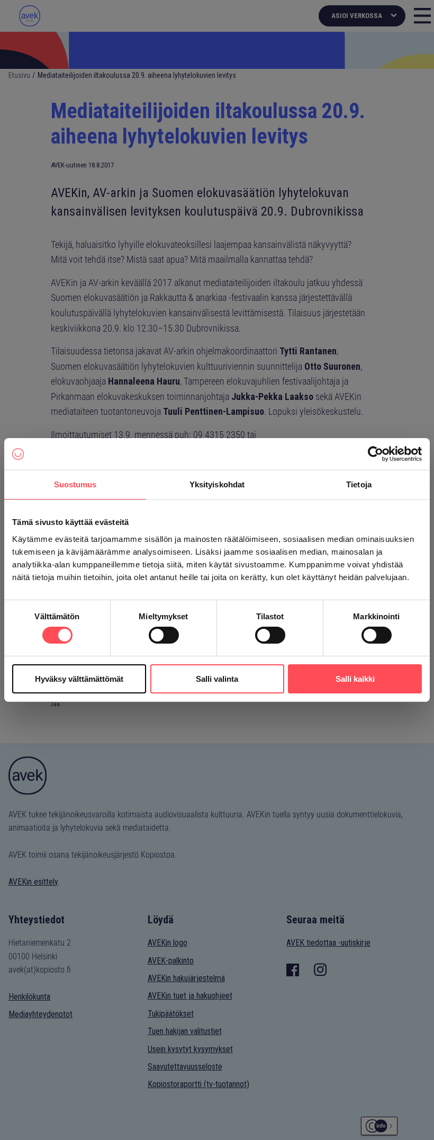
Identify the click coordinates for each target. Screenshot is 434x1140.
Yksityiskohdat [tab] (217, 484)
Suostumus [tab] (75, 484)
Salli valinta (217, 678)
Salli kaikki (355, 678)
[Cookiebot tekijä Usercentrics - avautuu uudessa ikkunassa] (375, 454)
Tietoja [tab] (359, 484)
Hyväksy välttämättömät (79, 678)
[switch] (164, 635)
